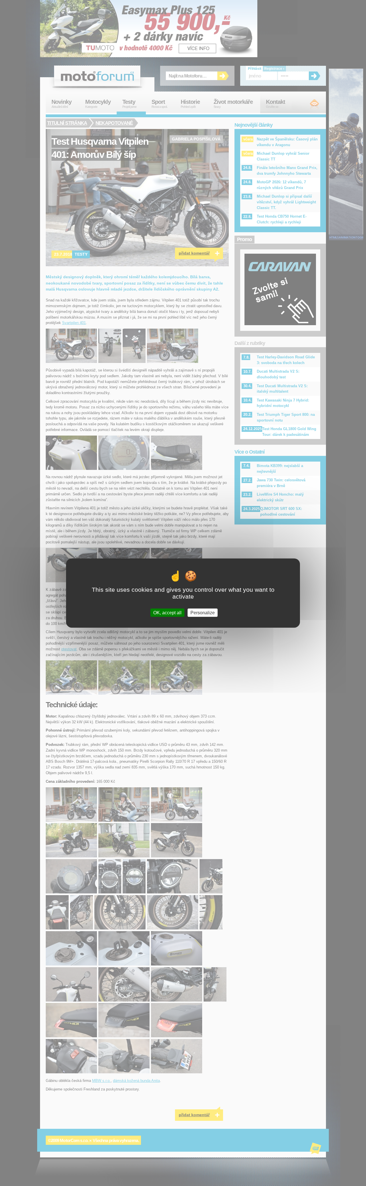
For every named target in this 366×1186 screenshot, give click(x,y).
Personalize (202, 612)
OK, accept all (167, 612)
